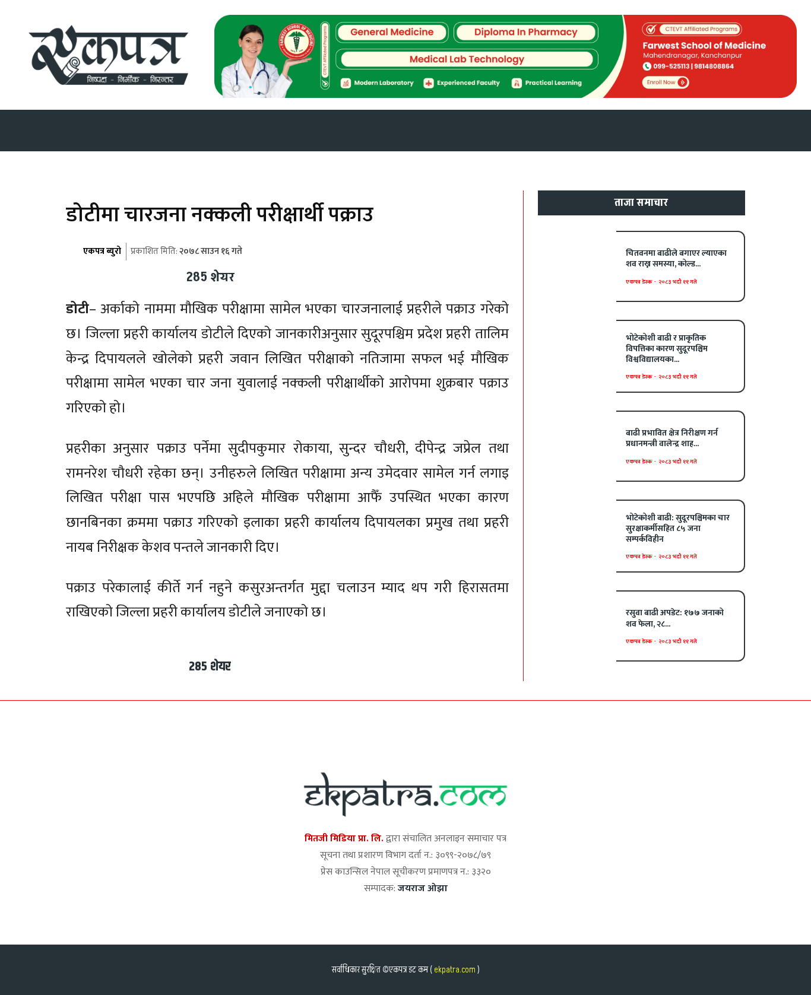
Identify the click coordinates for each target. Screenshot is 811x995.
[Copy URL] (360, 275)
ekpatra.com (454, 970)
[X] (278, 275)
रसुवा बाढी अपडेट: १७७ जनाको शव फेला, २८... (675, 618)
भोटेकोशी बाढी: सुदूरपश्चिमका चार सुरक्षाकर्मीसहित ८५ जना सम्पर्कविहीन (678, 528)
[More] (388, 275)
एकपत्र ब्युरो (102, 251)
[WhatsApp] (306, 275)
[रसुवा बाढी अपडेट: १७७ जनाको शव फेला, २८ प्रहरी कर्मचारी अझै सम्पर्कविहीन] (577, 625)
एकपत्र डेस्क (639, 282)
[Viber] (333, 275)
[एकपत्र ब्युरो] (73, 252)
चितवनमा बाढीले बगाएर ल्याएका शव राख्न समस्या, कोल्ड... (676, 258)
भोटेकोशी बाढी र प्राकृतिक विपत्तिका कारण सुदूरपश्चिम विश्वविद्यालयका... (667, 348)
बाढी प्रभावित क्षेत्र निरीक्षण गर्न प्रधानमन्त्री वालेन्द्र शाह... (672, 438)
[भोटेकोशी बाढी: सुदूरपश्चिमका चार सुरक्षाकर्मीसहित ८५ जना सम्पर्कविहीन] (577, 535)
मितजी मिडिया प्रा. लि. (344, 839)
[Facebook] (251, 275)
